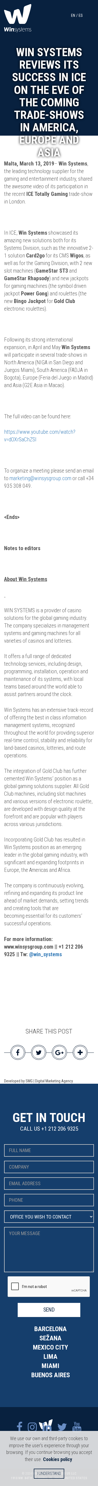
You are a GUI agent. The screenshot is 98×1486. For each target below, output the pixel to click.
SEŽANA (50, 1338)
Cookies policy (57, 1459)
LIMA (50, 1356)
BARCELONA (50, 1329)
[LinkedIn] (47, 1427)
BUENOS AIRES (50, 1375)
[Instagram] (32, 1427)
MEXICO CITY (50, 1347)
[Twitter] (62, 1427)
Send (49, 1310)
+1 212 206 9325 (59, 1128)
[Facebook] (19, 1427)
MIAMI (50, 1366)
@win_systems (45, 954)
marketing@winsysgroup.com (40, 478)
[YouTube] (77, 1427)
